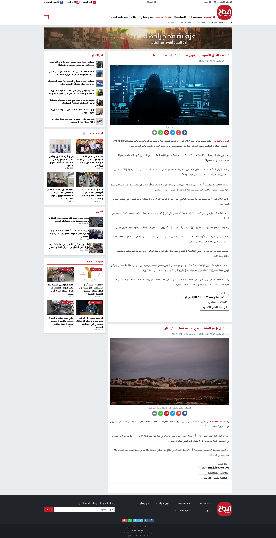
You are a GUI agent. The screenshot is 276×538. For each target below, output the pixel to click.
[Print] (154, 132)
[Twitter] (140, 520)
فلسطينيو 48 (179, 17)
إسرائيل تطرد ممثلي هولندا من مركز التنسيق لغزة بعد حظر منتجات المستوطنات (71, 83)
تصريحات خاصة (95, 262)
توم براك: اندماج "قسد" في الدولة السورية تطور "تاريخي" (73, 111)
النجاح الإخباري (224, 12)
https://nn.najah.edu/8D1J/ (213, 297)
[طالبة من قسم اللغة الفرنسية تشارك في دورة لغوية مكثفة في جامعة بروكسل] (89, 146)
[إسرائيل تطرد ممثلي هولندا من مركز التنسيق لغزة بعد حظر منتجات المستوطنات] (99, 83)
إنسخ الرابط (187, 297)
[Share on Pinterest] (166, 132)
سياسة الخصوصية (138, 530)
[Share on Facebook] (184, 132)
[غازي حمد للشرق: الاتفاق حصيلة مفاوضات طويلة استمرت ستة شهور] (60, 307)
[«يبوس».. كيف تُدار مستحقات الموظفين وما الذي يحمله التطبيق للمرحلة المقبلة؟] (89, 274)
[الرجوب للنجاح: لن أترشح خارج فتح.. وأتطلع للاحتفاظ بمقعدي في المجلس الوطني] (89, 307)
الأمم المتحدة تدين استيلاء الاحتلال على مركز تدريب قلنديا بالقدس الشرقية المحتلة (72, 73)
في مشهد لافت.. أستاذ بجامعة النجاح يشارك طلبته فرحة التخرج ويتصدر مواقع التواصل (69, 233)
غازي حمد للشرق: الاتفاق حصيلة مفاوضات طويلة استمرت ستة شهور (61, 321)
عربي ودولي (146, 17)
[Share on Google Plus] (178, 132)
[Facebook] (151, 520)
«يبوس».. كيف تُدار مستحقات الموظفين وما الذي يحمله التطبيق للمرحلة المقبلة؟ (91, 289)
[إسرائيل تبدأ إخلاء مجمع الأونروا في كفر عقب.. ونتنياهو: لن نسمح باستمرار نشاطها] (99, 64)
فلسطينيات (196, 17)
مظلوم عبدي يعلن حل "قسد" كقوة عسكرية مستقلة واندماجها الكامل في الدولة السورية (72, 92)
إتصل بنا (139, 526)
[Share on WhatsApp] (160, 132)
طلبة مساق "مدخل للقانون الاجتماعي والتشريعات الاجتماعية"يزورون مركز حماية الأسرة (60, 194)
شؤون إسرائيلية (163, 17)
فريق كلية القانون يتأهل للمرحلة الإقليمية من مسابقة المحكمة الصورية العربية (61, 161)
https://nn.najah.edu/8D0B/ (213, 468)
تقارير (133, 17)
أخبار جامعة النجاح (119, 17)
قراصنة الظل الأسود (214, 307)
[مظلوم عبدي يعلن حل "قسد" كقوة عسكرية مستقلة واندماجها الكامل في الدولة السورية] (99, 93)
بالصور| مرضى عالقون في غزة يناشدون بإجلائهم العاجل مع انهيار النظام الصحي (69, 246)
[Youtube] (124, 520)
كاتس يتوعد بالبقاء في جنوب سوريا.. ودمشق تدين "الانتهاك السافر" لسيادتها (72, 102)
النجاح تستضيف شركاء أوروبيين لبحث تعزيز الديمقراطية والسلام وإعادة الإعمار (91, 194)
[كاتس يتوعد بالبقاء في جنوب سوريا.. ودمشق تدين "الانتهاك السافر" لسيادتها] (99, 102)
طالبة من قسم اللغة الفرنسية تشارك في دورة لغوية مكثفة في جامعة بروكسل (90, 161)
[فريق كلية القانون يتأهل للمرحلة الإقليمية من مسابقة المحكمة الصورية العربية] (60, 146)
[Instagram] (146, 520)
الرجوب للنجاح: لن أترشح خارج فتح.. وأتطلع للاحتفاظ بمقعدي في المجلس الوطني (89, 323)
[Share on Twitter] (172, 132)
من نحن (146, 526)
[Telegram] (135, 520)
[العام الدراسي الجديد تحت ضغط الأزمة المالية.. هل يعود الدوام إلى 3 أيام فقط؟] (60, 274)
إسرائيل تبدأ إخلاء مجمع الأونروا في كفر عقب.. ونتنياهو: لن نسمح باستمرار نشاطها (71, 64)
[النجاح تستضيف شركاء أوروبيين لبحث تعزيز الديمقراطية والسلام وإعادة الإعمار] (89, 179)
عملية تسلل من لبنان (214, 477)
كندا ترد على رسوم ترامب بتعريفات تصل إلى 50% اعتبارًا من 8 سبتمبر (73, 121)
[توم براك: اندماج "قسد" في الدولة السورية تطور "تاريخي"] (99, 112)
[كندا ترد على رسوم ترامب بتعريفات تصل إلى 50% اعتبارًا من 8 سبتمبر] (99, 121)
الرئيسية (229, 22)
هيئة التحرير (131, 526)
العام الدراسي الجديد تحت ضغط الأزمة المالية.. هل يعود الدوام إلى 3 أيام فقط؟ (60, 289)
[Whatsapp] (130, 520)
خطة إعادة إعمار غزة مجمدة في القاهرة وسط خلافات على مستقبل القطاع (69, 220)
